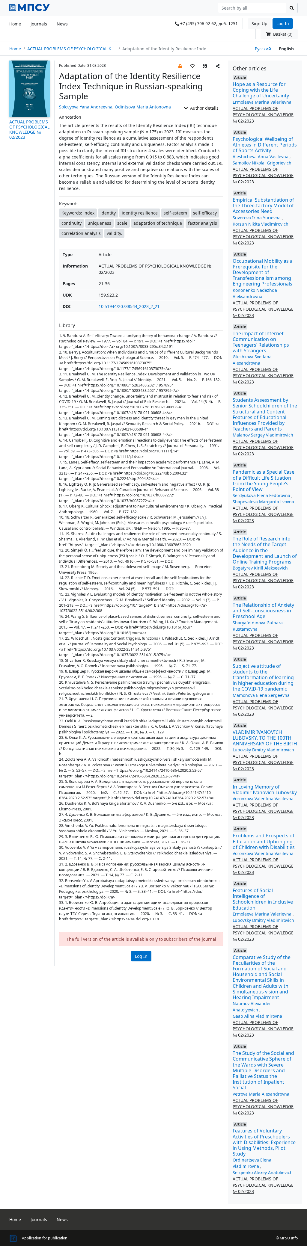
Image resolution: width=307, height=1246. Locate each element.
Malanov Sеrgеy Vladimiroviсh (263, 435)
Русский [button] (263, 49)
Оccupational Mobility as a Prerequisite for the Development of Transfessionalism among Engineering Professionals (263, 272)
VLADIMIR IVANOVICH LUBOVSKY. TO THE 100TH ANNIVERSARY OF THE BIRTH (265, 738)
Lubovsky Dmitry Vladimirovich (263, 750)
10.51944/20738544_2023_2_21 (129, 306)
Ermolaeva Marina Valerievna (262, 102)
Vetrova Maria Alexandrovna (261, 1094)
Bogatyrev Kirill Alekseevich (260, 568)
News (62, 24)
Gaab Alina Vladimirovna (257, 1016)
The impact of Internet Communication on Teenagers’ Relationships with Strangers (261, 342)
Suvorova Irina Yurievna (257, 217)
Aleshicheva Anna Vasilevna (261, 156)
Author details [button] (204, 108)
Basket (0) (282, 34)
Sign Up (259, 23)
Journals (39, 24)
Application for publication (44, 1238)
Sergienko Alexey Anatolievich (263, 1172)
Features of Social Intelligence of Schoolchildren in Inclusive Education (263, 899)
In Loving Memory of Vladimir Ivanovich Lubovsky (265, 789)
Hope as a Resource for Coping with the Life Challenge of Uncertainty (261, 90)
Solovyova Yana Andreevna (85, 107)
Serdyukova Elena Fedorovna (262, 495)
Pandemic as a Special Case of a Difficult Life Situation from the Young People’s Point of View (263, 481)
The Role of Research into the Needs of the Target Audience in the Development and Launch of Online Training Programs (265, 550)
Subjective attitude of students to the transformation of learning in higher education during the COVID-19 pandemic (263, 677)
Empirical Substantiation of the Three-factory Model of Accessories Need (263, 206)
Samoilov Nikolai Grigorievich (262, 163)
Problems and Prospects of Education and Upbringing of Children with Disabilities (264, 841)
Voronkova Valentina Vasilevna (263, 798)
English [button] (286, 49)
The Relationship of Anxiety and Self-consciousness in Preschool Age (263, 611)
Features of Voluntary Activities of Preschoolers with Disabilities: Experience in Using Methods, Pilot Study (264, 1142)
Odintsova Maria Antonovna (143, 107)
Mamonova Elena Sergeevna (261, 695)
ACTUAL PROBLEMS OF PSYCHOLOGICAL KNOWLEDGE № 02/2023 (92, 49)
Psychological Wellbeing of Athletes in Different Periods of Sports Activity (265, 145)
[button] (180, 66)
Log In (282, 23)
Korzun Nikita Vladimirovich (260, 224)
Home (15, 24)
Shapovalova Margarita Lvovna (263, 502)
